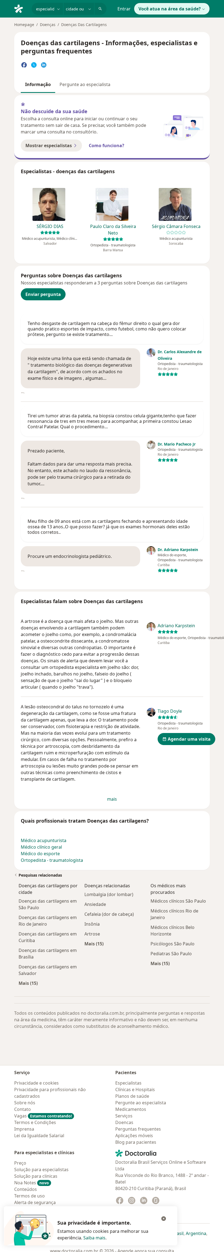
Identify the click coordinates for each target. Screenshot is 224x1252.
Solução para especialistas (41, 1170)
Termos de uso (29, 1196)
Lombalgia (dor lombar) (108, 894)
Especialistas (128, 1083)
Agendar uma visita (189, 739)
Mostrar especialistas (48, 145)
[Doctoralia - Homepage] (20, 8)
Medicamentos (130, 1109)
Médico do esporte (40, 854)
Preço (20, 1163)
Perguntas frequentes (138, 1129)
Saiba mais (94, 1238)
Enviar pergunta (43, 294)
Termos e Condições (35, 1122)
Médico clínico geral (41, 847)
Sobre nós (24, 1103)
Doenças (47, 24)
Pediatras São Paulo (171, 954)
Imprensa (24, 1129)
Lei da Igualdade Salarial (39, 1136)
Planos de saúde (132, 1096)
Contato (22, 1109)
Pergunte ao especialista (85, 84)
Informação (38, 84)
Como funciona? (106, 145)
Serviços (123, 1116)
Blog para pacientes (135, 1142)
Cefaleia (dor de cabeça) (109, 914)
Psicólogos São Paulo (172, 944)
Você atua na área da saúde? (169, 9)
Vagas (43, 1116)
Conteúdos (25, 1189)
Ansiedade (95, 904)
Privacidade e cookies (36, 1083)
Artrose (92, 934)
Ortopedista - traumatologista (52, 860)
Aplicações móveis (134, 1136)
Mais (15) (28, 983)
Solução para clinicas (35, 1176)
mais (112, 799)
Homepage (24, 24)
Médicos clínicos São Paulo (178, 901)
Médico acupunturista (43, 840)
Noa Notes (31, 1183)
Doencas (124, 1122)
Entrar (124, 9)
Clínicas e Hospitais (135, 1089)
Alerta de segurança (35, 1202)
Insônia (92, 924)
